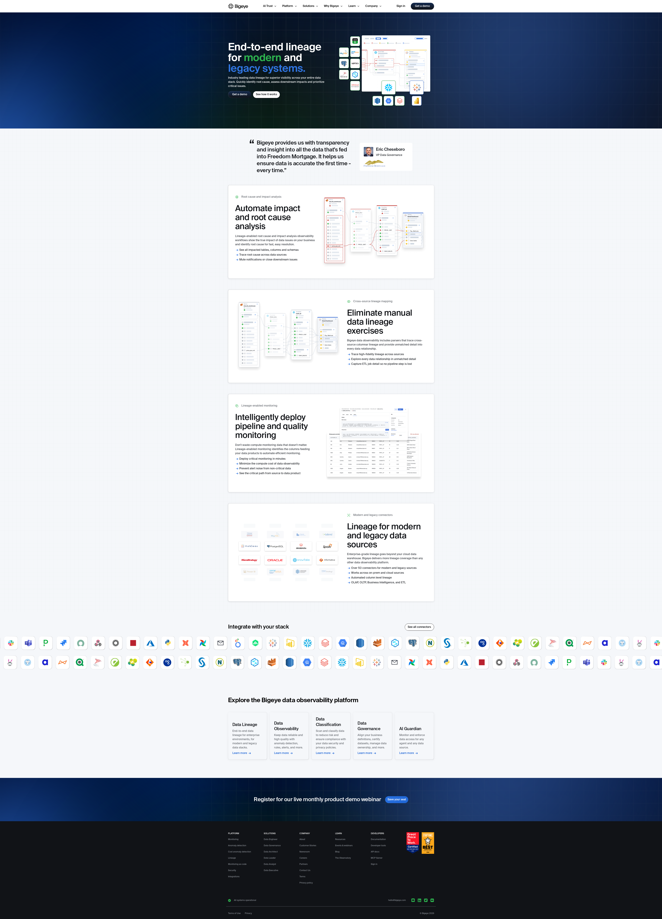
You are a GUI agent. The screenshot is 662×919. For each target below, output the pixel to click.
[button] (270, 6)
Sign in (401, 6)
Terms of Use (234, 913)
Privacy (248, 913)
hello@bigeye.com (397, 900)
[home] (238, 6)
